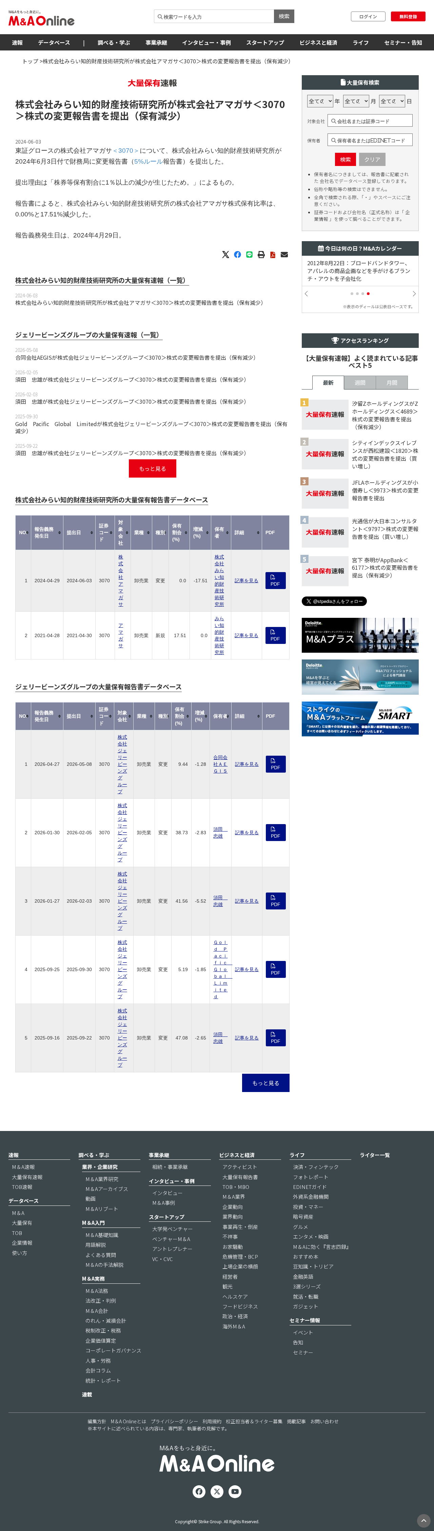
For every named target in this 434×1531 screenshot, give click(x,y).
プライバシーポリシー (174, 1421)
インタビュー (167, 1192)
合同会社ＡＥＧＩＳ (220, 764)
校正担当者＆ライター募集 (254, 1421)
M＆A (18, 1212)
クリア (372, 159)
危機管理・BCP (240, 1256)
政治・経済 (235, 1316)
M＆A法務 (96, 1290)
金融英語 (303, 1276)
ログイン (368, 16)
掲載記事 (296, 1421)
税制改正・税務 (103, 1330)
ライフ (361, 42)
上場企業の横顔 (240, 1266)
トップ (30, 61)
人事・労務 (98, 1360)
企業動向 (232, 1206)
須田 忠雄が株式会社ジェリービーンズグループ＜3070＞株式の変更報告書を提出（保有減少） (132, 379)
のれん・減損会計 (105, 1320)
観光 (227, 1286)
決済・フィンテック (316, 1166)
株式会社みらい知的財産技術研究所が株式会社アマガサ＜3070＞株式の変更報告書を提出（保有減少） (140, 302)
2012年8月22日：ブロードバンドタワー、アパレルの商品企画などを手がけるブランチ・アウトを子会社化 (358, 270)
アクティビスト (239, 1166)
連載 (87, 1394)
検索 (284, 16)
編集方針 (96, 1421)
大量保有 (22, 1222)
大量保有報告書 (240, 1176)
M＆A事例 (163, 1202)
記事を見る (246, 580)
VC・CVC (162, 1258)
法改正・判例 (100, 1300)
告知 (298, 1342)
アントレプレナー (172, 1248)
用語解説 (95, 1244)
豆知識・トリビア (313, 1266)
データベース (54, 42)
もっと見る (152, 468)
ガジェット (305, 1306)
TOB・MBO (235, 1186)
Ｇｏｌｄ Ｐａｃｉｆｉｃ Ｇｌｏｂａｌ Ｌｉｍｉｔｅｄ (222, 970)
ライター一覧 (375, 1154)
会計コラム (98, 1370)
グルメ (300, 1226)
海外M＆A (233, 1326)
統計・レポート (103, 1380)
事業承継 (156, 42)
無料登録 (408, 16)
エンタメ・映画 (311, 1236)
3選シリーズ (307, 1286)
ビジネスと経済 (318, 42)
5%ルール (148, 161)
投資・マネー (308, 1206)
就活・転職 (305, 1296)
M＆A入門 (93, 1222)
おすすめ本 (305, 1256)
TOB (17, 1232)
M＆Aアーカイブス (106, 1188)
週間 (360, 382)
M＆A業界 (233, 1196)
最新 (328, 382)
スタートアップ (265, 42)
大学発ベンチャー (172, 1228)
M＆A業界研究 (101, 1178)
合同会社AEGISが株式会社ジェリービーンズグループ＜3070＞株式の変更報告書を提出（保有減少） (137, 357)
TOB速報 (22, 1186)
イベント (303, 1332)
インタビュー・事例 (206, 42)
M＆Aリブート (101, 1208)
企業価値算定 (100, 1340)
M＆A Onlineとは (128, 1421)
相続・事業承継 (170, 1166)
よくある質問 (100, 1254)
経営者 (230, 1276)
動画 (90, 1198)
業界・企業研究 (100, 1166)
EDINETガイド (310, 1186)
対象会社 (316, 121)
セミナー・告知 (403, 42)
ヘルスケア (235, 1296)
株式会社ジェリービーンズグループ (122, 764)
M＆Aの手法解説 (104, 1264)
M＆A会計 (96, 1310)
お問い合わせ (324, 1421)
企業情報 (22, 1242)
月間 (392, 382)
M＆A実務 (93, 1278)
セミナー (303, 1352)
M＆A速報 (23, 1166)
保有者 (313, 141)
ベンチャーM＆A (171, 1238)
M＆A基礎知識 (101, 1234)
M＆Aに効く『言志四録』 (322, 1246)
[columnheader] (23, 533)
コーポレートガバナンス (113, 1350)
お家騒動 (232, 1246)
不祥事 (230, 1236)
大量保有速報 (27, 1176)
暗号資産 (303, 1216)
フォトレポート (311, 1176)
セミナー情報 (305, 1320)
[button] (352, 293)
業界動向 (232, 1216)
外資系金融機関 (311, 1196)
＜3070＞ (126, 150)
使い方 (19, 1252)
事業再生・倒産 (240, 1226)
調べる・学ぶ (114, 42)
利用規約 (211, 1421)
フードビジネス (240, 1306)
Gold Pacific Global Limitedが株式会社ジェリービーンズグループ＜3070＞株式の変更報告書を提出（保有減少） (151, 427)
